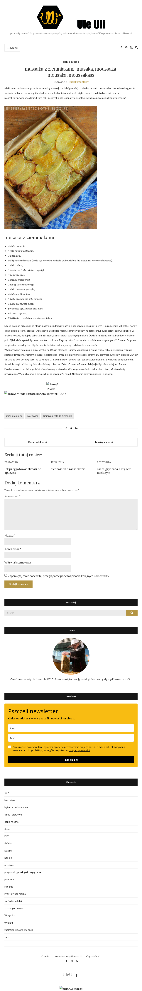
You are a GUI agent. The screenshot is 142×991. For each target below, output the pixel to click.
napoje (8, 857)
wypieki (8, 922)
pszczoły (9, 879)
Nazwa (9, 535)
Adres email (12, 549)
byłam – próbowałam (16, 807)
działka (8, 843)
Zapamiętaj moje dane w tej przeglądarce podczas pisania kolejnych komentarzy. (58, 576)
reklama (8, 886)
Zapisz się (71, 759)
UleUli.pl (71, 975)
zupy (7, 937)
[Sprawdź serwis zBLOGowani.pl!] (71, 988)
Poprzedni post (37, 442)
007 (6, 792)
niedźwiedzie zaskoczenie (68, 469)
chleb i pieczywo (13, 814)
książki (8, 850)
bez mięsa (9, 800)
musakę (46, 88)
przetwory (10, 865)
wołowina (32, 415)
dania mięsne (71, 61)
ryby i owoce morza (15, 893)
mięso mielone (14, 415)
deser (7, 828)
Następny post (104, 442)
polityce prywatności (79, 750)
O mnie (45, 956)
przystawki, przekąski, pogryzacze (22, 872)
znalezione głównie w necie (18, 929)
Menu (14, 48)
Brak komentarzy (79, 81)
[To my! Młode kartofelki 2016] (56, 393)
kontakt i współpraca (67, 956)
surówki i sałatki (13, 901)
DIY (6, 836)
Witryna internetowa (17, 562)
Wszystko (9, 915)
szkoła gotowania (13, 908)
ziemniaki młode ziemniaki (57, 415)
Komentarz (12, 496)
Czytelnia (91, 956)
